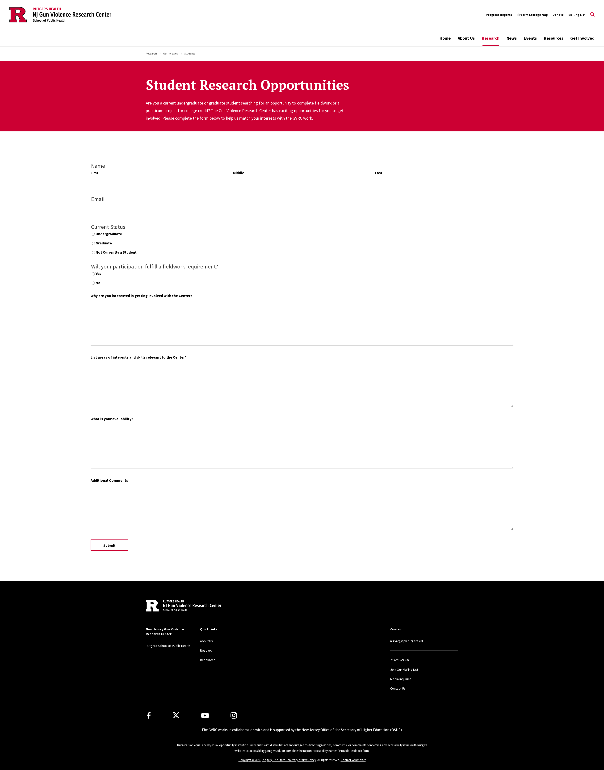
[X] (176, 715)
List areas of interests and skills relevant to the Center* (138, 357)
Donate (558, 15)
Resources (553, 38)
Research (490, 38)
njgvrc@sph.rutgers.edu (407, 641)
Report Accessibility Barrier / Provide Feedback (332, 751)
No (98, 282)
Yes (98, 273)
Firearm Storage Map (532, 15)
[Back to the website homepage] (60, 14)
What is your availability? (112, 418)
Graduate (104, 243)
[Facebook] (149, 715)
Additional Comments (109, 480)
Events (530, 38)
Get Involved (582, 38)
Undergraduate (109, 233)
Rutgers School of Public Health (168, 646)
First (94, 172)
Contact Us (398, 688)
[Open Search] (592, 15)
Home (445, 38)
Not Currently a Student (116, 252)
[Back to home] (177, 606)
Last (378, 172)
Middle (238, 172)
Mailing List (577, 15)
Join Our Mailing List (404, 669)
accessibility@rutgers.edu (265, 751)
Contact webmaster (353, 760)
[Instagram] (234, 715)
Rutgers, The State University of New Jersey (289, 760)
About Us (466, 38)
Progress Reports (499, 15)
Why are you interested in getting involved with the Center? (141, 295)
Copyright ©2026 (249, 760)
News (512, 38)
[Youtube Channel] (205, 715)
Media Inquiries (400, 679)
